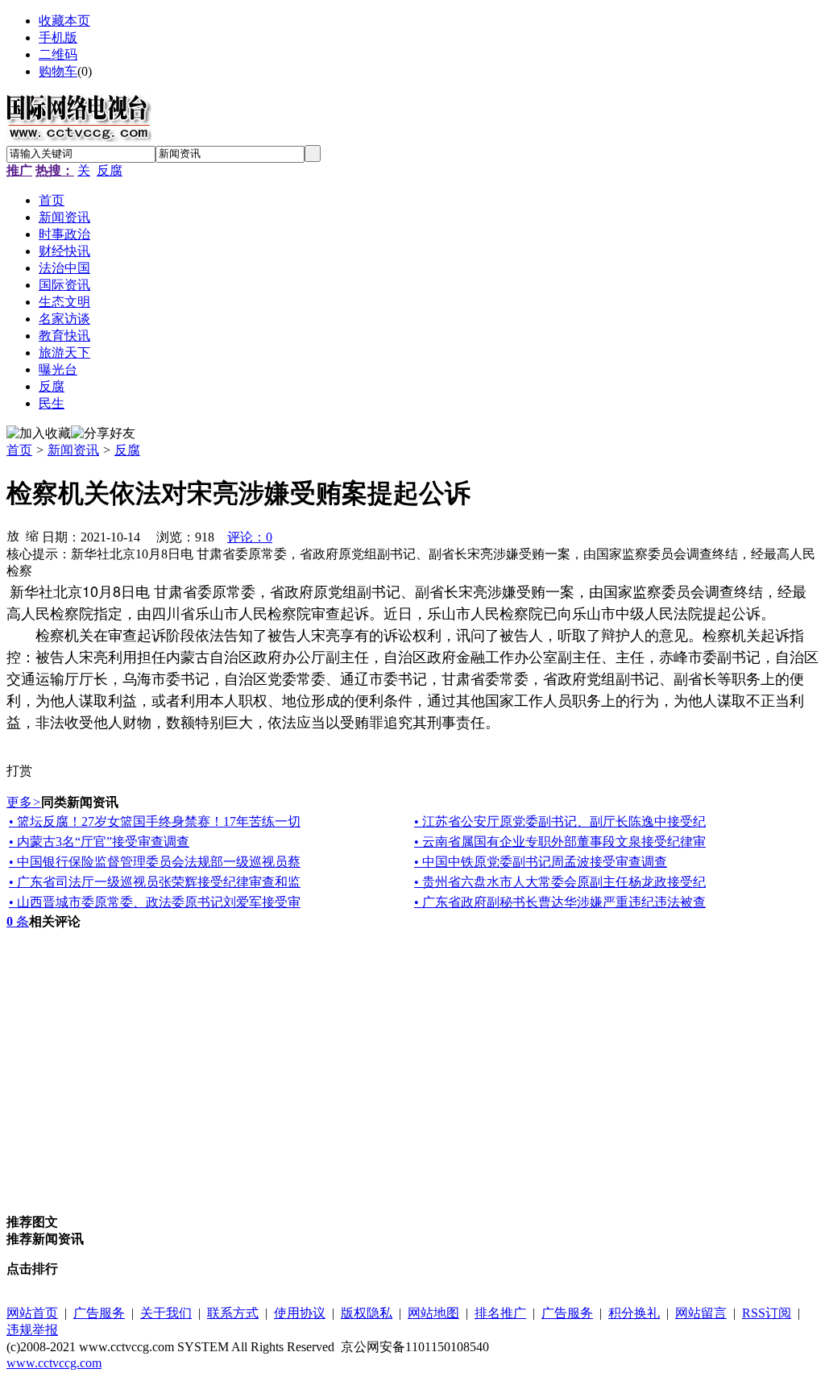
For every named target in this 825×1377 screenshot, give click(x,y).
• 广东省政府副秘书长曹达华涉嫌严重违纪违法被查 (560, 902)
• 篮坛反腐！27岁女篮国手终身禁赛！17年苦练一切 (155, 821)
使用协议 (299, 1313)
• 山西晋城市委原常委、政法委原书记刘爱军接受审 (155, 902)
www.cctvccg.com (54, 1363)
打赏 (19, 771)
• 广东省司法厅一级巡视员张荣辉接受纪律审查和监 (155, 882)
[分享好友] (103, 433)
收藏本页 (64, 20)
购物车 (58, 71)
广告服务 (99, 1313)
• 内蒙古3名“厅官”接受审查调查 (99, 841)
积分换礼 (634, 1313)
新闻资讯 (73, 450)
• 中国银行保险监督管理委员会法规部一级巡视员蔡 (155, 862)
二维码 (58, 54)
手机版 (58, 37)
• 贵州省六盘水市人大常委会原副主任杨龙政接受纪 (560, 882)
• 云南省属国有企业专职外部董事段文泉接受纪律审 (560, 841)
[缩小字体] (32, 535)
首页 (19, 450)
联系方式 (233, 1313)
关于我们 (166, 1313)
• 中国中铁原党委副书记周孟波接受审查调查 (540, 862)
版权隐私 (366, 1313)
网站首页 (32, 1313)
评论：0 (249, 537)
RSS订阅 (766, 1313)
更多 (23, 802)
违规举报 (32, 1330)
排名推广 (500, 1313)
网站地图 (433, 1313)
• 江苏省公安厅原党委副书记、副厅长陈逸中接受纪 (560, 821)
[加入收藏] (38, 433)
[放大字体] (12, 535)
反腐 (109, 170)
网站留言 (701, 1313)
